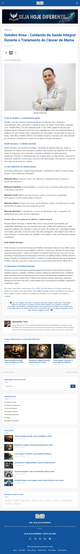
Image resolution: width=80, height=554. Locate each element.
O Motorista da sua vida (11, 414)
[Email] (11, 53)
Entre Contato (62, 550)
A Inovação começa (10, 402)
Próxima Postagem (71, 372)
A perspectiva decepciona (12, 405)
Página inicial (8, 30)
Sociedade (8, 503)
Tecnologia (17, 503)
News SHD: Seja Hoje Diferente (43, 288)
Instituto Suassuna (12, 270)
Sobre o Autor (31, 550)
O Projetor (7, 417)
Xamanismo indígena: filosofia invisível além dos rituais (39, 361)
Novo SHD (22, 550)
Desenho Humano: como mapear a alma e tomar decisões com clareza (39, 480)
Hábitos (41, 500)
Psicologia (56, 500)
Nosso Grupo (42, 550)
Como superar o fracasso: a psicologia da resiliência (63, 361)
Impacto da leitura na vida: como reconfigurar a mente (13, 361)
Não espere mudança (10, 411)
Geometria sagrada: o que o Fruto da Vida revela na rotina (34, 471)
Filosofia (34, 500)
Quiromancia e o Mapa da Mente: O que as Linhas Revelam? (34, 462)
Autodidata (8, 500)
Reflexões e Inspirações (11, 421)
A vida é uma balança (10, 408)
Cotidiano (16, 500)
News (15, 550)
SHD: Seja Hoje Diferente (35, 547)
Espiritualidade (26, 500)
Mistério (48, 500)
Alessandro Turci (20, 321)
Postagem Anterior (8, 372)
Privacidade (52, 550)
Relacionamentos (67, 500)
